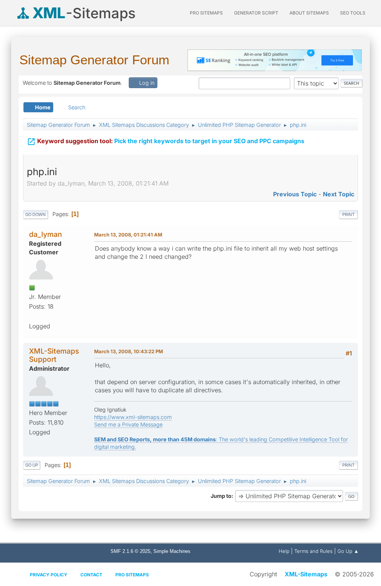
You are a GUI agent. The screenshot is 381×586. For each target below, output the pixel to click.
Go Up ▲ (348, 551)
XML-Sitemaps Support (54, 355)
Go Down (35, 214)
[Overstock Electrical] (32, 316)
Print (348, 214)
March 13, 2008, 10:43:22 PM (128, 351)
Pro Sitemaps (132, 574)
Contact (91, 574)
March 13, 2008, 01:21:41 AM (128, 235)
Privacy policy (48, 574)
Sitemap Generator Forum (94, 59)
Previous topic (295, 194)
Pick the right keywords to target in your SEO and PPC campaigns (165, 141)
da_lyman (45, 234)
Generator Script (256, 13)
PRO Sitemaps (206, 13)
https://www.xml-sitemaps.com (133, 417)
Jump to (221, 496)
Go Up (31, 465)
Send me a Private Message (128, 424)
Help (284, 551)
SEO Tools (352, 13)
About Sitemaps (309, 13)
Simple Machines (171, 551)
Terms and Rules (313, 551)
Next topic (338, 194)
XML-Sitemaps (306, 574)
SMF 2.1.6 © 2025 (130, 551)
